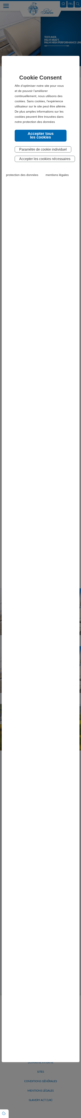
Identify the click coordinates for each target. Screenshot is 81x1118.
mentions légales (57, 175)
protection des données (22, 175)
